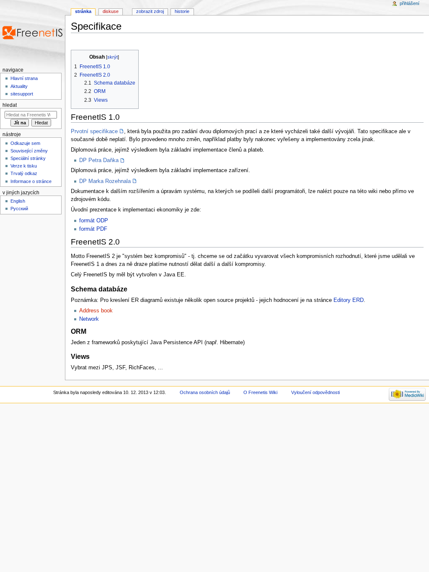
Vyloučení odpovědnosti (315, 392)
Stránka (83, 11)
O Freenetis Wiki (260, 392)
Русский (19, 208)
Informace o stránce (31, 181)
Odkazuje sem (25, 143)
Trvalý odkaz (23, 173)
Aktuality (19, 86)
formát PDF (93, 229)
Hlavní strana (24, 78)
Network (89, 319)
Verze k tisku (23, 165)
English (17, 201)
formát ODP (93, 221)
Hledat (10, 105)
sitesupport (21, 93)
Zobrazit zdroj (150, 11)
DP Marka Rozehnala (105, 181)
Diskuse (111, 11)
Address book (96, 311)
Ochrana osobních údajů (205, 392)
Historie (182, 11)
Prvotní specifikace (94, 131)
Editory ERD (348, 300)
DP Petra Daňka (99, 160)
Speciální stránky (28, 158)
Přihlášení (409, 3)
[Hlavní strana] (32, 32)
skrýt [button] (112, 56)
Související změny (29, 150)
